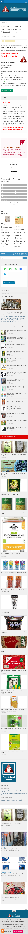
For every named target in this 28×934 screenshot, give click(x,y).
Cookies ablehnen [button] (7, 931)
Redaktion (5, 35)
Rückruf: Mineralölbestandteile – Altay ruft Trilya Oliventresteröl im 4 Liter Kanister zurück (16, 353)
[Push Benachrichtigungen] (2, 931)
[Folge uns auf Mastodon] (15, 254)
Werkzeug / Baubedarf (6, 872)
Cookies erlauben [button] (18, 931)
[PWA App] (13, 254)
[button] (7, 185)
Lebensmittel (4, 22)
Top (8, 895)
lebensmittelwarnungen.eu (7, 797)
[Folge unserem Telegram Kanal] (26, 254)
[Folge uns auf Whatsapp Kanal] (24, 254)
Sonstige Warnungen (15, 870)
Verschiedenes (24, 870)
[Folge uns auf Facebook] (17, 254)
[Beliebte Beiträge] (14, 326)
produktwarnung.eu (5, 788)
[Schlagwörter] (22, 326)
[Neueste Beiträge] (5, 326)
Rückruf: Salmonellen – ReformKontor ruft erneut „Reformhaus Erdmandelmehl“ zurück (19, 235)
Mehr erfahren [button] (22, 928)
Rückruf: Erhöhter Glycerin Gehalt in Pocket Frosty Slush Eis (13, 572)
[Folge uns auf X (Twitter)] (19, 254)
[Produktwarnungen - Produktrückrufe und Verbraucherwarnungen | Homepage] (14, 8)
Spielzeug (3, 847)
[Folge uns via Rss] (22, 254)
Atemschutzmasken (5, 870)
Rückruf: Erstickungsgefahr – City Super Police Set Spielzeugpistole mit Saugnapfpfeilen (15, 381)
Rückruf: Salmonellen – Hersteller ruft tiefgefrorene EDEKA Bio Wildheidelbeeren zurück (16, 339)
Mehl (3, 41)
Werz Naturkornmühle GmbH (10, 41)
